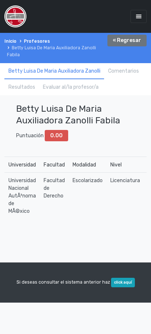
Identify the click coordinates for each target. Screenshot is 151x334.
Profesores (37, 41)
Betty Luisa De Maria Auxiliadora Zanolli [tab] (54, 71)
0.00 (56, 136)
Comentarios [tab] (123, 71)
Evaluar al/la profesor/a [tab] (71, 87)
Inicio (10, 41)
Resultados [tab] (21, 87)
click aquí (123, 282)
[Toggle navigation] (138, 16)
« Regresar (127, 40)
